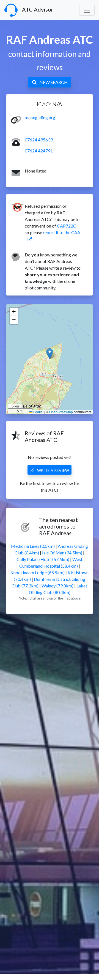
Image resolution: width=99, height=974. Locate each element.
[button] (49, 353)
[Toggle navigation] (87, 10)
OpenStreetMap (61, 411)
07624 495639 (39, 139)
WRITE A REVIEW (53, 470)
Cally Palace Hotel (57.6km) (42, 559)
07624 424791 (39, 150)
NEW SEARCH (53, 82)
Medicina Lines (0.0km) (33, 546)
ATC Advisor (37, 9)
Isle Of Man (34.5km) (62, 552)
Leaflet (37, 411)
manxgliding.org (40, 117)
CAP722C (66, 225)
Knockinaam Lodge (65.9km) (37, 572)
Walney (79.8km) (57, 585)
